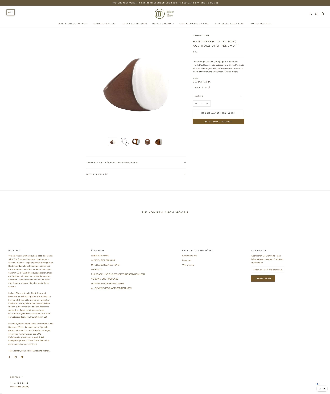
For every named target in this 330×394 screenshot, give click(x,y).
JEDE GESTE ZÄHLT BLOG (230, 24)
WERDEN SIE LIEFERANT (103, 260)
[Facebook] (202, 87)
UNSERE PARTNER (100, 255)
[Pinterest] (209, 87)
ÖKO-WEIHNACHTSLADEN (194, 24)
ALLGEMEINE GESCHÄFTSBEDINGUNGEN (111, 288)
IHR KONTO (96, 269)
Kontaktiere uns (189, 255)
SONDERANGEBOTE (261, 24)
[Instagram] (16, 356)
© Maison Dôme (19, 383)
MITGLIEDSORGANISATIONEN (105, 265)
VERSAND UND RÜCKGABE (104, 278)
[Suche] (316, 14)
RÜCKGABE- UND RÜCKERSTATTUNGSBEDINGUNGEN (118, 274)
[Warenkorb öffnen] (322, 13)
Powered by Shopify (19, 386)
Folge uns (186, 260)
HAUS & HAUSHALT (163, 24)
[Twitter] (206, 87)
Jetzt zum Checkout (218, 122)
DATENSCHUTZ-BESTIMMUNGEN (107, 283)
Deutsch (15, 377)
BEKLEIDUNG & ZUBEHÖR (72, 24)
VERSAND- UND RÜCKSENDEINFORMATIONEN (112, 162)
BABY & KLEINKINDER (134, 24)
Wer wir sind (188, 265)
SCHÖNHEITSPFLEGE (105, 24)
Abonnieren (263, 278)
